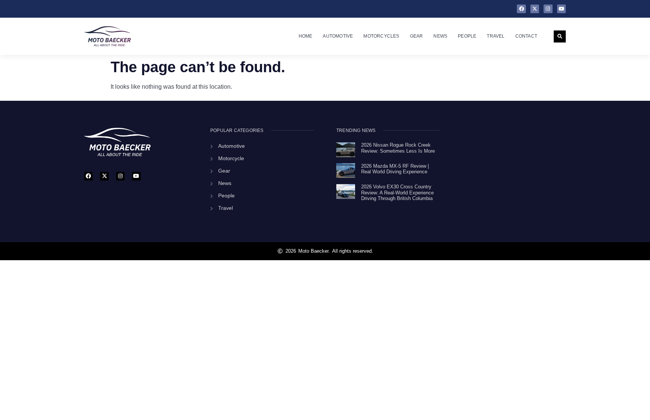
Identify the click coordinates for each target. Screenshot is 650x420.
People (467, 36)
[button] (560, 36)
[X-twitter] (534, 9)
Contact (526, 36)
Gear (416, 36)
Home (306, 36)
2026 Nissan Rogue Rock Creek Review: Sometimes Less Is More (398, 148)
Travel (495, 36)
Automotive (338, 36)
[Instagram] (548, 9)
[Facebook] (521, 9)
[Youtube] (561, 9)
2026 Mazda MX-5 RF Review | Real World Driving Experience (395, 169)
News (440, 36)
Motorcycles (381, 36)
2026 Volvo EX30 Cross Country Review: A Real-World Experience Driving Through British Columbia (397, 192)
